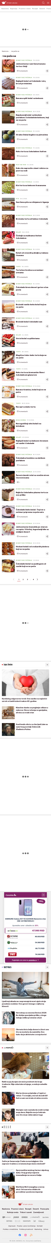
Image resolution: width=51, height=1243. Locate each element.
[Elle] (17, 1221)
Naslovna (5, 51)
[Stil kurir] (34, 1221)
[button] (22, 71)
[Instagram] (25, 1235)
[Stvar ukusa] (8, 3)
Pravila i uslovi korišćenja (26, 1226)
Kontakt (40, 1226)
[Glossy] (42, 1221)
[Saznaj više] (47, 665)
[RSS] (31, 1235)
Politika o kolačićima (10, 1229)
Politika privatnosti (26, 1229)
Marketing (38, 1229)
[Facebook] (19, 1235)
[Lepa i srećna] (46, 1217)
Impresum (12, 1226)
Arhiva (45, 1229)
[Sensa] (9, 1221)
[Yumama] (35, 1217)
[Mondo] (6, 1217)
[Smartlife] (26, 1221)
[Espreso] (25, 1217)
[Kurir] (16, 1217)
